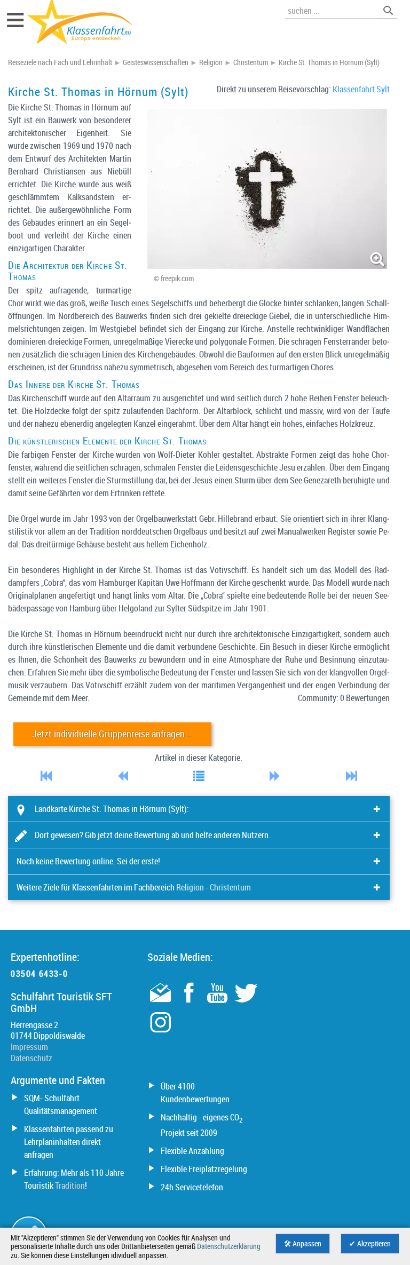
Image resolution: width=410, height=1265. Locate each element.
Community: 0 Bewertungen (344, 698)
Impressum (29, 1047)
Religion (211, 62)
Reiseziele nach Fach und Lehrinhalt (60, 62)
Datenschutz (31, 1058)
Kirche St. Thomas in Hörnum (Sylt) (329, 62)
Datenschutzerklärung (229, 1246)
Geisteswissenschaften (155, 62)
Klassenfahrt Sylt (361, 89)
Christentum (250, 62)
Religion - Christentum (213, 887)
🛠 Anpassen (302, 1243)
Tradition (70, 1185)
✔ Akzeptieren (370, 1243)
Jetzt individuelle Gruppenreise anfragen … (112, 734)
